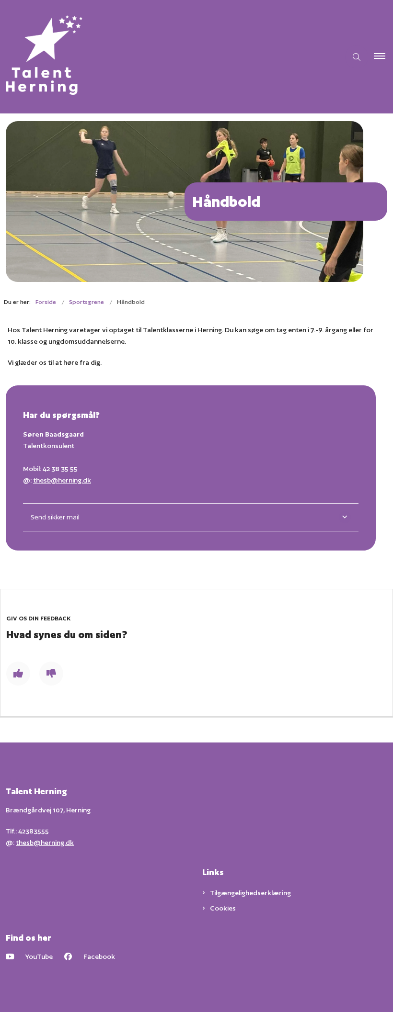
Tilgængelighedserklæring (250, 893)
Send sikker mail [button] (55, 517)
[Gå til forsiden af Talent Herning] (166, 56)
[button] (383, 57)
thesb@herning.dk (62, 480)
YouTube (39, 956)
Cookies (223, 908)
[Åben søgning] (356, 56)
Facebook (99, 956)
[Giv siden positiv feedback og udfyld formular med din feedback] (18, 674)
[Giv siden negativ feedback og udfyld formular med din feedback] (51, 674)
